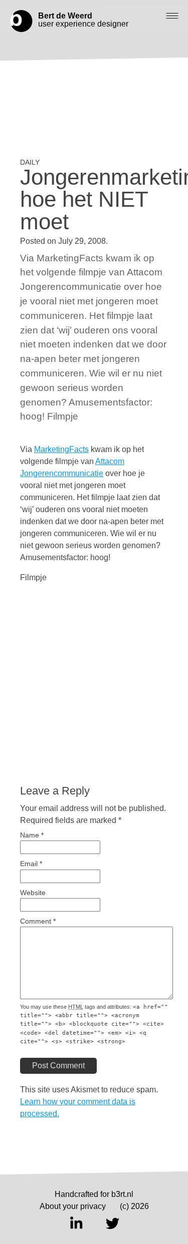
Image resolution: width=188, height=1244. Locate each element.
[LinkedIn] (76, 1223)
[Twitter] (112, 1223)
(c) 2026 (134, 1206)
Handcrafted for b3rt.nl (94, 1194)
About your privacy (73, 1206)
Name (32, 835)
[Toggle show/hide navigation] (172, 16)
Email (31, 864)
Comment (38, 921)
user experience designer (83, 20)
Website (33, 893)
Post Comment (58, 1065)
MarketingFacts (61, 449)
